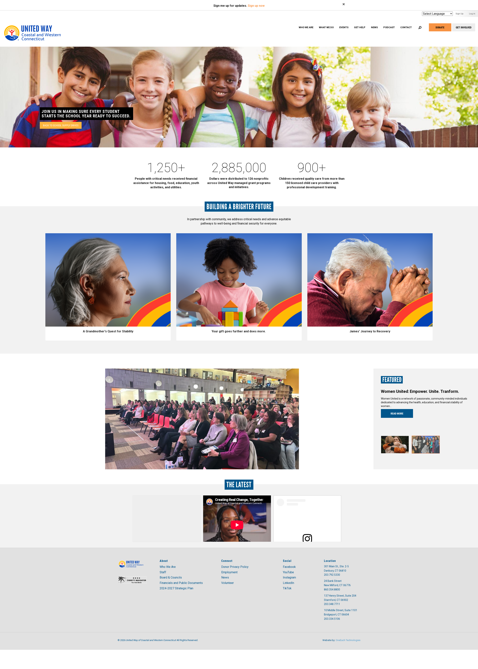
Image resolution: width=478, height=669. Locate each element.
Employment (229, 572)
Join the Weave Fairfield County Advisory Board (85, 113)
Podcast (389, 27)
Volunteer (227, 583)
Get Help (359, 27)
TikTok (287, 588)
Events (343, 27)
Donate (440, 27)
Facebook (289, 567)
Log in (472, 14)
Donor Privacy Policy (235, 567)
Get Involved (463, 27)
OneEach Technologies (348, 640)
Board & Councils (171, 577)
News (374, 27)
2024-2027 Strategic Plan (176, 588)
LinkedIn (288, 583)
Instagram (289, 577)
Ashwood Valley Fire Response (409, 391)
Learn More (50, 125)
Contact (406, 27)
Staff (163, 572)
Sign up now (256, 5)
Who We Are (306, 27)
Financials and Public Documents (181, 583)
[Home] (36, 28)
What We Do (326, 27)
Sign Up (459, 14)
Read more (397, 413)
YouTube (288, 572)
